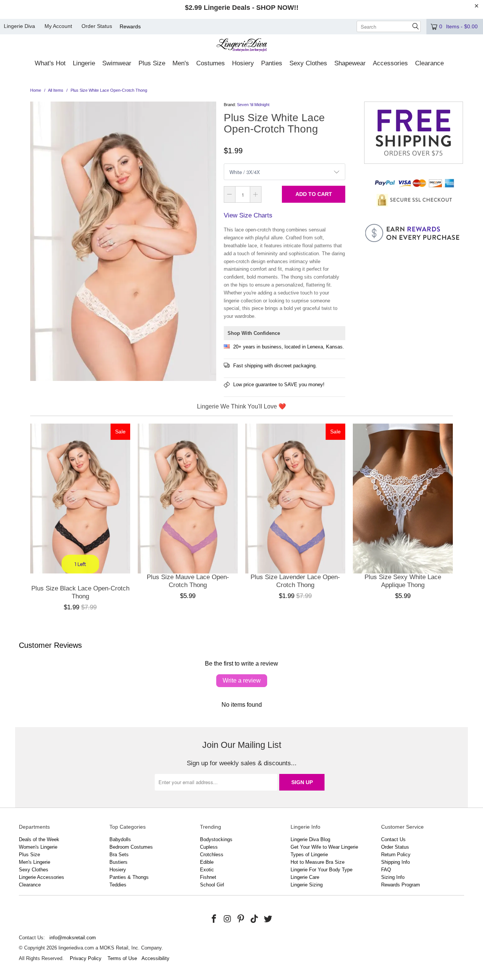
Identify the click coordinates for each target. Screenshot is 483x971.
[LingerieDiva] (241, 46)
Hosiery (117, 869)
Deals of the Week (39, 839)
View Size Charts (248, 215)
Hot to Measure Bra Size (318, 862)
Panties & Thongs (129, 877)
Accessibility (155, 958)
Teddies (117, 885)
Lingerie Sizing (307, 885)
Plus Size (29, 854)
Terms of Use (122, 958)
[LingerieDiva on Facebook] (214, 919)
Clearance (30, 885)
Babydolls (120, 839)
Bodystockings (216, 839)
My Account (58, 26)
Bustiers (118, 862)
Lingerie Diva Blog (310, 839)
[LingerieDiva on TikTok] (254, 919)
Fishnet (208, 877)
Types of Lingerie (309, 854)
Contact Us (393, 839)
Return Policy (396, 854)
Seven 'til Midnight (253, 104)
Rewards (130, 26)
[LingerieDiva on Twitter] (268, 919)
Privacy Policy (86, 958)
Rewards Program (400, 885)
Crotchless (211, 854)
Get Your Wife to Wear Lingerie (324, 847)
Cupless (209, 847)
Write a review (242, 680)
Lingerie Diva (19, 26)
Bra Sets (119, 854)
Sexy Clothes (33, 869)
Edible (207, 862)
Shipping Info (395, 862)
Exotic (207, 869)
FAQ (386, 869)
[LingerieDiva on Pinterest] (241, 919)
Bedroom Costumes (131, 847)
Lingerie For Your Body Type (321, 869)
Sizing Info (393, 877)
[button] (50, 64)
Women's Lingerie (38, 847)
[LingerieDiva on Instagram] (227, 919)
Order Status (97, 26)
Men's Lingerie (34, 862)
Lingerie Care (305, 877)
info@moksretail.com (72, 937)
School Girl (212, 885)
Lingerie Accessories (41, 877)
